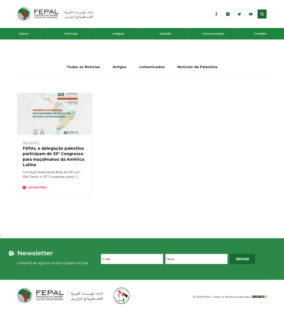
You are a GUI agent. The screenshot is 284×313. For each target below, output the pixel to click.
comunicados (152, 67)
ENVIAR (242, 259)
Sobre (23, 34)
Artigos (118, 34)
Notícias (71, 34)
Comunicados (213, 34)
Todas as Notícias (83, 67)
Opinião (165, 34)
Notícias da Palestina (197, 67)
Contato (260, 34)
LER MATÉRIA (37, 187)
